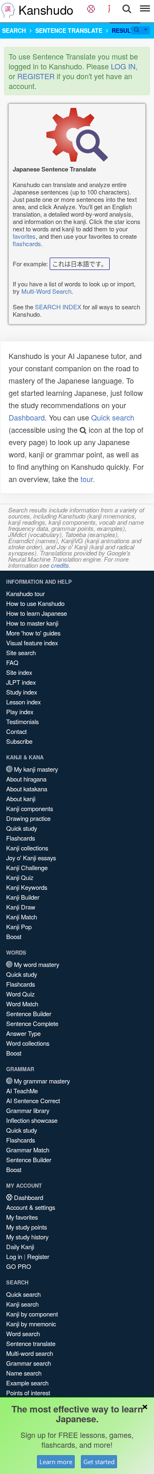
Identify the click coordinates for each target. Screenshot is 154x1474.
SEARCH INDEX (58, 306)
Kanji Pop (19, 926)
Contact (16, 731)
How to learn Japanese (36, 613)
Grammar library (27, 1110)
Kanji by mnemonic (31, 1323)
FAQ (12, 662)
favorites (24, 236)
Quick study (21, 828)
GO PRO (18, 1266)
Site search (21, 652)
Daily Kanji (20, 1246)
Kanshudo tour (25, 593)
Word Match (22, 1003)
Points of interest (28, 1392)
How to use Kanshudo (35, 603)
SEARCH (14, 30)
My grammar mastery (41, 1080)
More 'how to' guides (33, 632)
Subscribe (19, 741)
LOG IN (123, 66)
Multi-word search (29, 1353)
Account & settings (30, 1207)
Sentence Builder (28, 1013)
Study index (21, 692)
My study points (26, 1227)
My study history (27, 1236)
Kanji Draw (20, 907)
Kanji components (29, 808)
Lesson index (23, 701)
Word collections (27, 1043)
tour (86, 478)
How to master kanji (32, 623)
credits (60, 565)
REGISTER (36, 76)
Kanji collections (27, 847)
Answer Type (23, 1033)
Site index (19, 672)
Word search (23, 1333)
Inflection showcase (31, 1120)
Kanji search (22, 1304)
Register (38, 1256)
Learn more (55, 1462)
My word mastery (35, 964)
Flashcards (20, 838)
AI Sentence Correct (33, 1100)
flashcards (27, 243)
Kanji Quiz (19, 877)
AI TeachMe (22, 1090)
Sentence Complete (32, 1023)
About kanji (20, 798)
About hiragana (26, 779)
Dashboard (27, 417)
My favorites (22, 1217)
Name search (23, 1373)
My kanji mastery (35, 769)
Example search (27, 1382)
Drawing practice (28, 818)
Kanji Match (21, 916)
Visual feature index (32, 642)
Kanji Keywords (26, 887)
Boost (13, 936)
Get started (99, 1462)
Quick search (112, 417)
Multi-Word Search (46, 291)
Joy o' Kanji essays (31, 857)
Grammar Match (27, 1149)
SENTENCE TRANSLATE (68, 30)
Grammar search (28, 1363)
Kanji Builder (22, 897)
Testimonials (22, 721)
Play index (19, 711)
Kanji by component (32, 1313)
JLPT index (21, 682)
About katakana (26, 788)
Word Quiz (20, 994)
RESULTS (125, 30)
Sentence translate (30, 1343)
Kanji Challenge (27, 867)
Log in (14, 1256)
